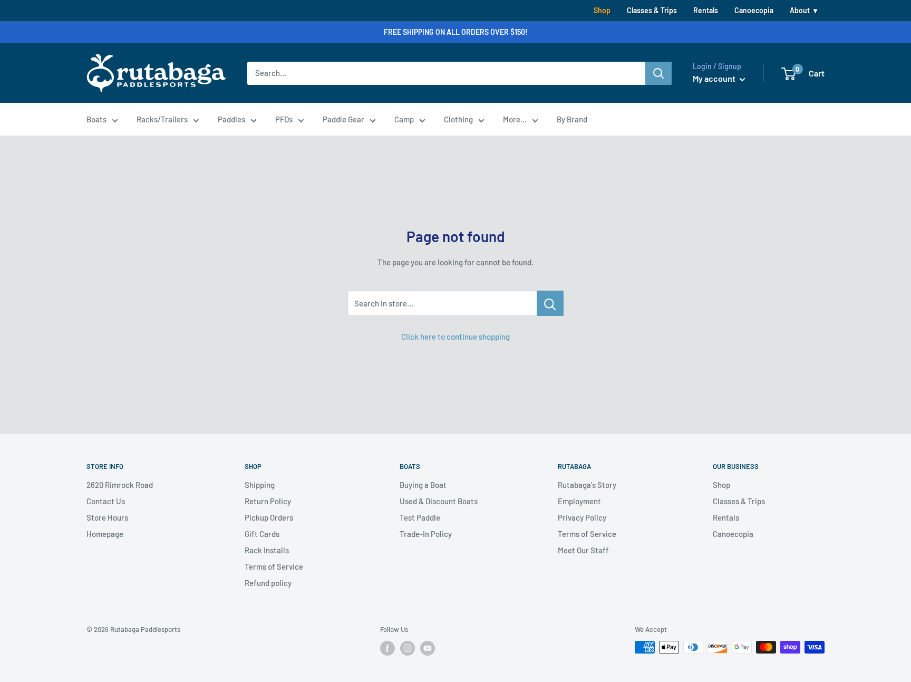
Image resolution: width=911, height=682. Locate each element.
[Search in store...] (550, 303)
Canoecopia (753, 10)
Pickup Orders (269, 517)
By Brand (572, 119)
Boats (96, 119)
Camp (404, 119)
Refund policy (268, 583)
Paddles (231, 119)
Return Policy (268, 501)
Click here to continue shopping (455, 336)
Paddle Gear (343, 119)
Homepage (104, 534)
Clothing (458, 119)
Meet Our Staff (583, 550)
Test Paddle (420, 517)
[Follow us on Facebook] (387, 648)
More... (515, 119)
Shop (602, 10)
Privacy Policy (582, 517)
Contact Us (105, 501)
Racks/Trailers (162, 119)
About (800, 10)
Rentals (705, 10)
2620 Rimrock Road (119, 484)
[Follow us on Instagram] (407, 648)
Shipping (260, 484)
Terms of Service (274, 566)
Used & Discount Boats (439, 501)
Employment (579, 501)
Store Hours (107, 517)
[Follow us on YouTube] (427, 648)
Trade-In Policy (426, 534)
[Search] (658, 73)
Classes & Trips (652, 10)
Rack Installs (267, 550)
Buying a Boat (423, 484)
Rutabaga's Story (587, 484)
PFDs (284, 119)
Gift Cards (262, 534)
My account (715, 78)
